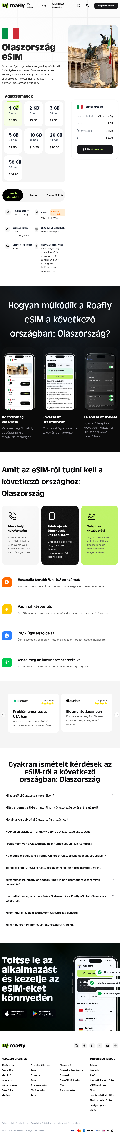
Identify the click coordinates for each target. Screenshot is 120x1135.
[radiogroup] (33, 141)
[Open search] (79, 6)
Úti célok (30, 5)
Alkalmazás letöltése (58, 5)
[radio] (17, 106)
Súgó (44, 6)
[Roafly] (13, 5)
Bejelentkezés (106, 6)
